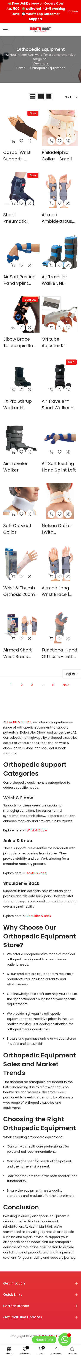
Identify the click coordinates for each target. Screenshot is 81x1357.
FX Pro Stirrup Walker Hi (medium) (17, 407)
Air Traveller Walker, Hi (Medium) (54, 283)
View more (41, 63)
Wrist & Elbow (37, 830)
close (74, 11)
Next (66, 685)
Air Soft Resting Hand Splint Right (19, 283)
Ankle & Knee (36, 873)
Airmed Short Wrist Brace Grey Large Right (21, 656)
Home (20, 68)
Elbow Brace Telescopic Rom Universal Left (20, 345)
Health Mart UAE (19, 722)
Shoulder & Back (39, 916)
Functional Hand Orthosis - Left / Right (59, 656)
